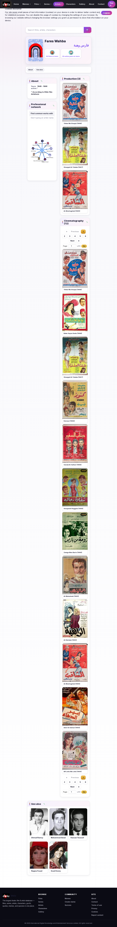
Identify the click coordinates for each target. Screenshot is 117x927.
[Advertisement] (12, 50)
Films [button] (36, 4)
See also (39, 70)
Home (16, 4)
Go (84, 246)
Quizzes (68, 905)
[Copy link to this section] (41, 81)
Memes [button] (26, 4)
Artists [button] (58, 4)
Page (65, 246)
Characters (70, 4)
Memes (68, 898)
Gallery (82, 4)
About (91, 4)
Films (40, 898)
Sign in (111, 4)
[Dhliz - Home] (6, 4)
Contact (101, 4)
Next (72, 241)
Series (40, 902)
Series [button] (47, 4)
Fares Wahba (55, 41)
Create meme (70, 902)
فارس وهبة (81, 45)
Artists (40, 905)
